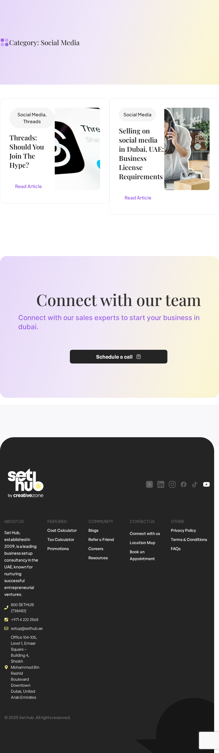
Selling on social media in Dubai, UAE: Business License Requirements (141, 153)
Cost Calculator (62, 530)
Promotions (58, 548)
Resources (98, 557)
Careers (95, 548)
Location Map (142, 542)
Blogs (93, 530)
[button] (32, 118)
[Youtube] (206, 484)
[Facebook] (183, 484)
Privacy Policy (183, 530)
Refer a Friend (101, 539)
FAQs (176, 548)
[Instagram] (172, 484)
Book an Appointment (142, 555)
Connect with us (145, 533)
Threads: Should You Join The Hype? (26, 151)
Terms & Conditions (189, 539)
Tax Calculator (60, 539)
